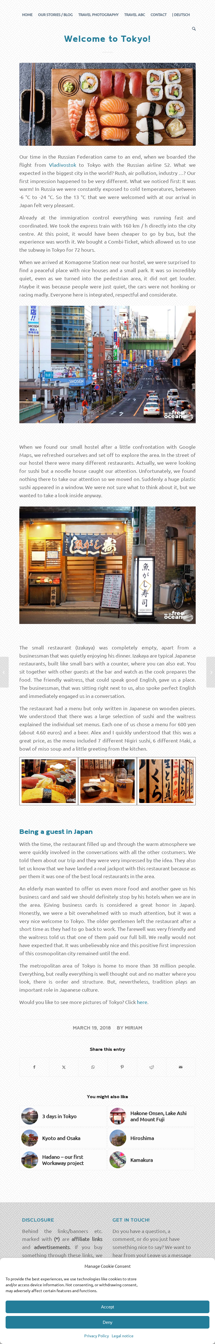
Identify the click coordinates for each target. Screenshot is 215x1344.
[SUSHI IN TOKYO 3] (48, 781)
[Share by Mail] (180, 1067)
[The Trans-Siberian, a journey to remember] (4, 672)
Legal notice (123, 1335)
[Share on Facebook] (34, 1067)
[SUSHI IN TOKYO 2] (107, 781)
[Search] (192, 29)
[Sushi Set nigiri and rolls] (107, 104)
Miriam (133, 1028)
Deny (108, 1322)
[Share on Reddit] (151, 1067)
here (142, 1002)
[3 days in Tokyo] (210, 672)
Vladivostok (62, 165)
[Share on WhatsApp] (93, 1067)
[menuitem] (27, 15)
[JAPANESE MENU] (166, 781)
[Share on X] (63, 1067)
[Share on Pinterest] (122, 1067)
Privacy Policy (96, 1335)
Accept (107, 1306)
